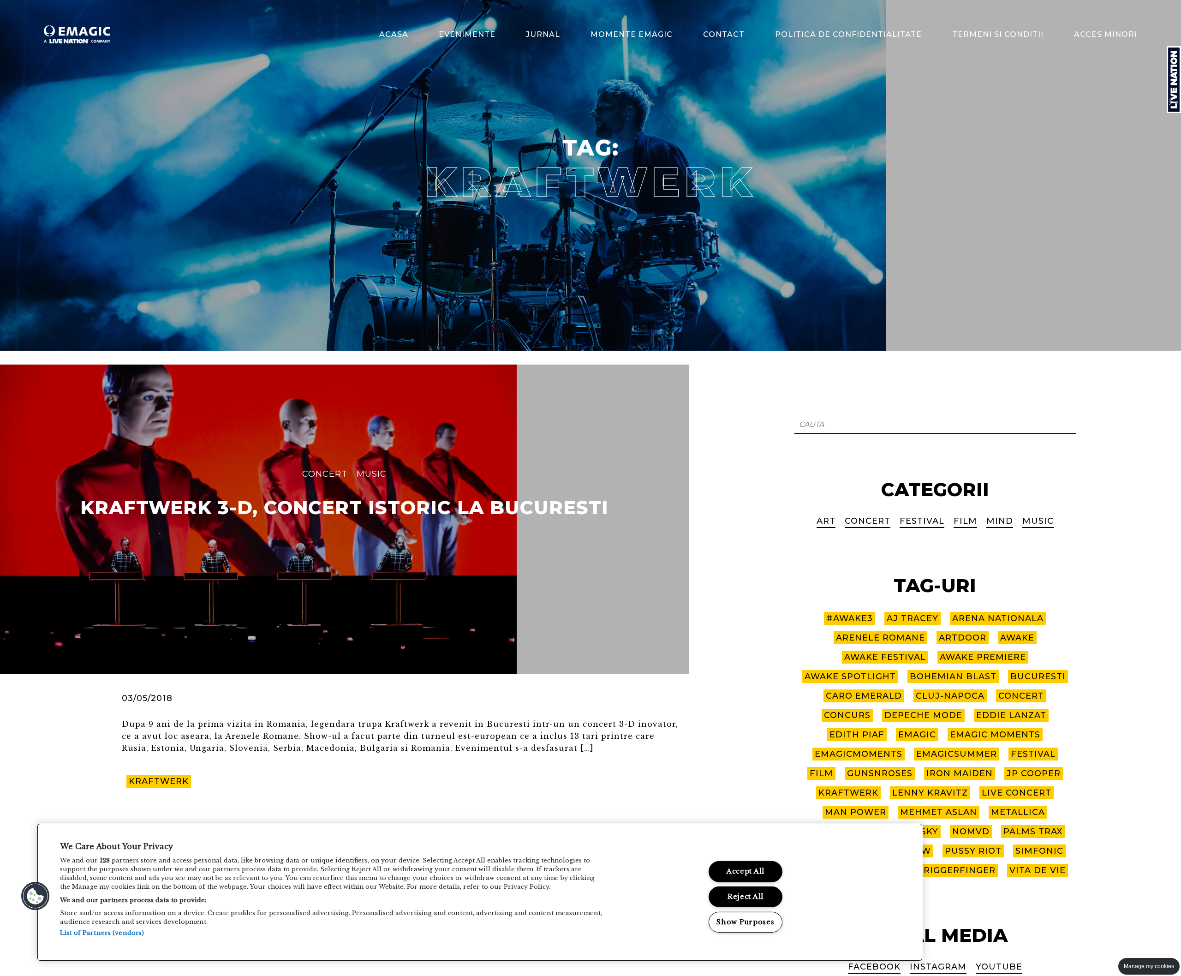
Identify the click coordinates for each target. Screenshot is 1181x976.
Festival (922, 521)
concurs (847, 715)
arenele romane (880, 638)
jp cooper (1034, 773)
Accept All (745, 871)
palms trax (1032, 831)
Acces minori (1105, 34)
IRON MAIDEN (959, 773)
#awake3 (849, 618)
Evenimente (467, 34)
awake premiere (983, 657)
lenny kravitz (930, 793)
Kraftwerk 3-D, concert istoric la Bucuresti (344, 507)
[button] (35, 896)
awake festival (885, 657)
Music (372, 474)
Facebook (874, 967)
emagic (917, 735)
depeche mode (923, 715)
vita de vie (1037, 870)
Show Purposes (745, 922)
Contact (724, 34)
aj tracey (912, 618)
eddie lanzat (1011, 715)
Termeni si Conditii (998, 34)
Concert (324, 474)
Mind (999, 521)
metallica (1018, 812)
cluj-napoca (950, 696)
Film (965, 521)
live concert (1016, 793)
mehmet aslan (938, 812)
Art (826, 521)
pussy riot (973, 851)
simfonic (1039, 851)
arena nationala (998, 618)
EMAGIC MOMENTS (995, 735)
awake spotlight (850, 676)
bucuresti (1038, 676)
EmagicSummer (956, 754)
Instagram (938, 967)
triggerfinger (957, 870)
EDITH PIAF (856, 735)
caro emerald (864, 696)
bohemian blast (953, 676)
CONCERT (1021, 696)
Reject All (745, 896)
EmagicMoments (858, 754)
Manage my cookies (1149, 966)
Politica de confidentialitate (848, 34)
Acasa (393, 34)
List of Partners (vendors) (102, 933)
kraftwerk (159, 781)
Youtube (999, 967)
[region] (480, 892)
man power (855, 812)
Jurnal (543, 34)
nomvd (971, 831)
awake (1017, 638)
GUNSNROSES (880, 773)
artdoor (962, 638)
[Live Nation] (1174, 79)
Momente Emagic (631, 34)
